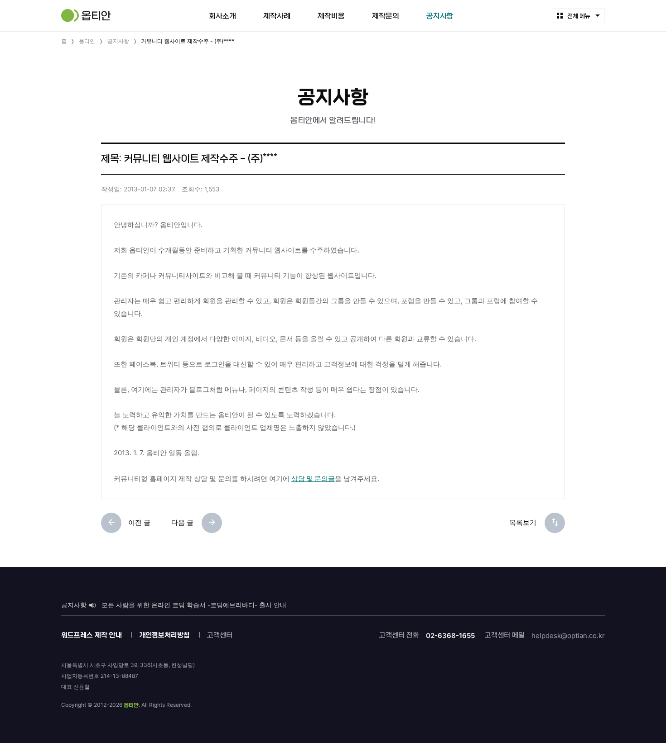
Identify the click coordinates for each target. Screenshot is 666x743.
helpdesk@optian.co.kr (568, 635)
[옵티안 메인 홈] (86, 15)
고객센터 (219, 635)
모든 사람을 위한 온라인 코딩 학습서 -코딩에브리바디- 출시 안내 (193, 605)
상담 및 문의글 (313, 478)
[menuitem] (222, 15)
